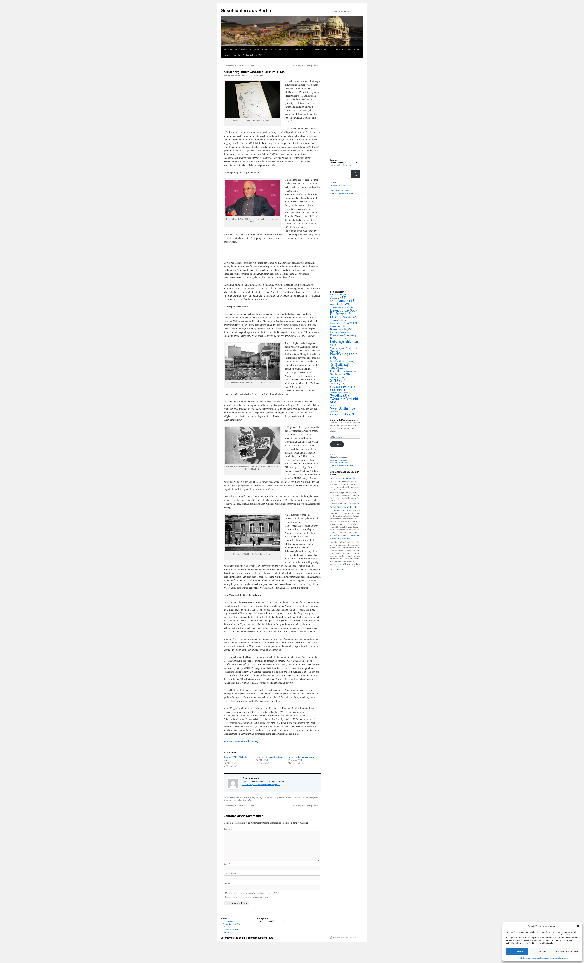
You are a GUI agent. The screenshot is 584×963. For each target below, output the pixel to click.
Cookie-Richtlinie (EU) (252, 55)
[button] (577, 926)
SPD (338, 380)
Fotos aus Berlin (353, 49)
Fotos (352, 323)
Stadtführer (339, 389)
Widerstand (335, 411)
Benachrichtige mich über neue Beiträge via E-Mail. (247, 897)
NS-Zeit (338, 361)
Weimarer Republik (344, 400)
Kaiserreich (341, 328)
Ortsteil (351, 362)
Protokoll (351, 371)
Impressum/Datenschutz (540, 958)
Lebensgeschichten (344, 343)
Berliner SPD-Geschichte (261, 49)
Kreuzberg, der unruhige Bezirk (307, 65)
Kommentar (229, 829)
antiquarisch (342, 300)
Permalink (253, 800)
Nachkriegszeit (299, 797)
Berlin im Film (297, 49)
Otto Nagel (339, 367)
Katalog (335, 332)
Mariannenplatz (285, 797)
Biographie (343, 310)
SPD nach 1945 (342, 386)
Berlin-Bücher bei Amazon (339, 190)
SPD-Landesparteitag (339, 383)
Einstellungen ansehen (566, 951)
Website (227, 883)
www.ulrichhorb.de (232, 55)
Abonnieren (337, 444)
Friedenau (337, 326)
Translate (348, 165)
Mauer (353, 348)
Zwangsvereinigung (343, 414)
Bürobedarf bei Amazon (338, 185)
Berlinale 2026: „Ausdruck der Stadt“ (343, 507)
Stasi (347, 392)
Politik (338, 370)
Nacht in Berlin (336, 49)
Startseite (228, 49)
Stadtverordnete (337, 392)
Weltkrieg (334, 405)
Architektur (340, 304)
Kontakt (226, 932)
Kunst (338, 338)
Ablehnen (541, 951)
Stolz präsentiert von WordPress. (345, 937)
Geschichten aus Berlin (246, 10)
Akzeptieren (517, 951)
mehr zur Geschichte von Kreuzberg (241, 741)
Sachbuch (340, 374)
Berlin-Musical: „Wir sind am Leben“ (343, 478)
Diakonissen (350, 317)
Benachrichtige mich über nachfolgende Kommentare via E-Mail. (252, 893)
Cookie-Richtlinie (523, 958)
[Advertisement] (346, 111)
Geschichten (241, 49)
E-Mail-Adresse (231, 873)
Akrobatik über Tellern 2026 (340, 538)
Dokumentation (338, 319)
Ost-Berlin (339, 364)
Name (227, 863)
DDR (336, 317)
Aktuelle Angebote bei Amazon (341, 193)
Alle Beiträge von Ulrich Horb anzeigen (261, 784)
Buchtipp (341, 313)
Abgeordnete (338, 294)
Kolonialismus (347, 332)
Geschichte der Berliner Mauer (301, 756)
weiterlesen (354, 503)
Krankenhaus (338, 335)
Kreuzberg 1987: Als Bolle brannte (239, 65)
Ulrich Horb (258, 75)
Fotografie (337, 323)
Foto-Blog (226, 926)
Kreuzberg (250, 797)
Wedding (339, 395)
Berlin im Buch (281, 49)
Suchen (355, 173)
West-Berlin (342, 408)
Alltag (338, 297)
